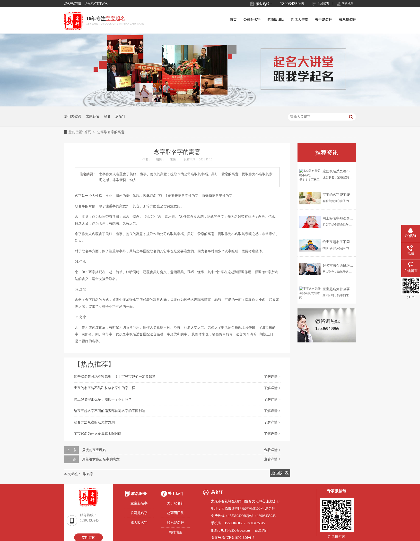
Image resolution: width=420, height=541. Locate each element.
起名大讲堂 (299, 19)
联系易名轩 (347, 19)
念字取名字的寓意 (110, 132)
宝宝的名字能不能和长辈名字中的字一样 (104, 388)
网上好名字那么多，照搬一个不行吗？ (103, 399)
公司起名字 (252, 19)
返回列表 (280, 473)
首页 (233, 19)
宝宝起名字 (139, 503)
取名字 (88, 474)
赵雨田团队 (275, 19)
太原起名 (92, 116)
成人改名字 (139, 522)
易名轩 (120, 116)
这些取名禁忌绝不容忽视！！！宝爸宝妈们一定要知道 (115, 376)
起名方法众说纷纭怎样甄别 (94, 422)
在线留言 (323, 3)
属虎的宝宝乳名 (94, 450)
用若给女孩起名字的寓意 (101, 459)
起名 (107, 116)
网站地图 (347, 3)
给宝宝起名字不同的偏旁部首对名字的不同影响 (109, 411)
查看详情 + (272, 450)
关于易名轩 (323, 19)
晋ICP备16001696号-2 (238, 538)
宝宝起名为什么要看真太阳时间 (98, 434)
